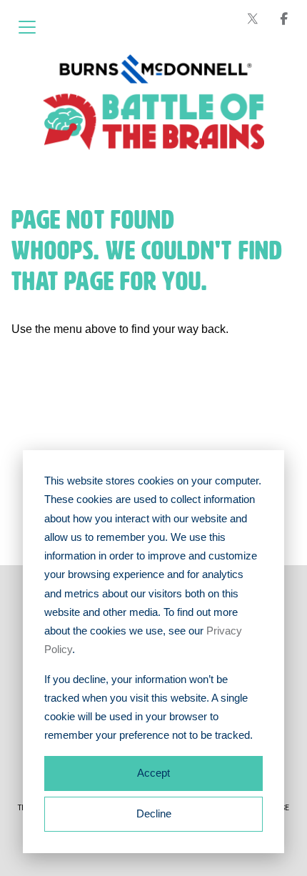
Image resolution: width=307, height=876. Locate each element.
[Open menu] (27, 27)
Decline (153, 813)
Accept (153, 773)
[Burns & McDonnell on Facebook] (284, 18)
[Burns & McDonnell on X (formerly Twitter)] (252, 18)
